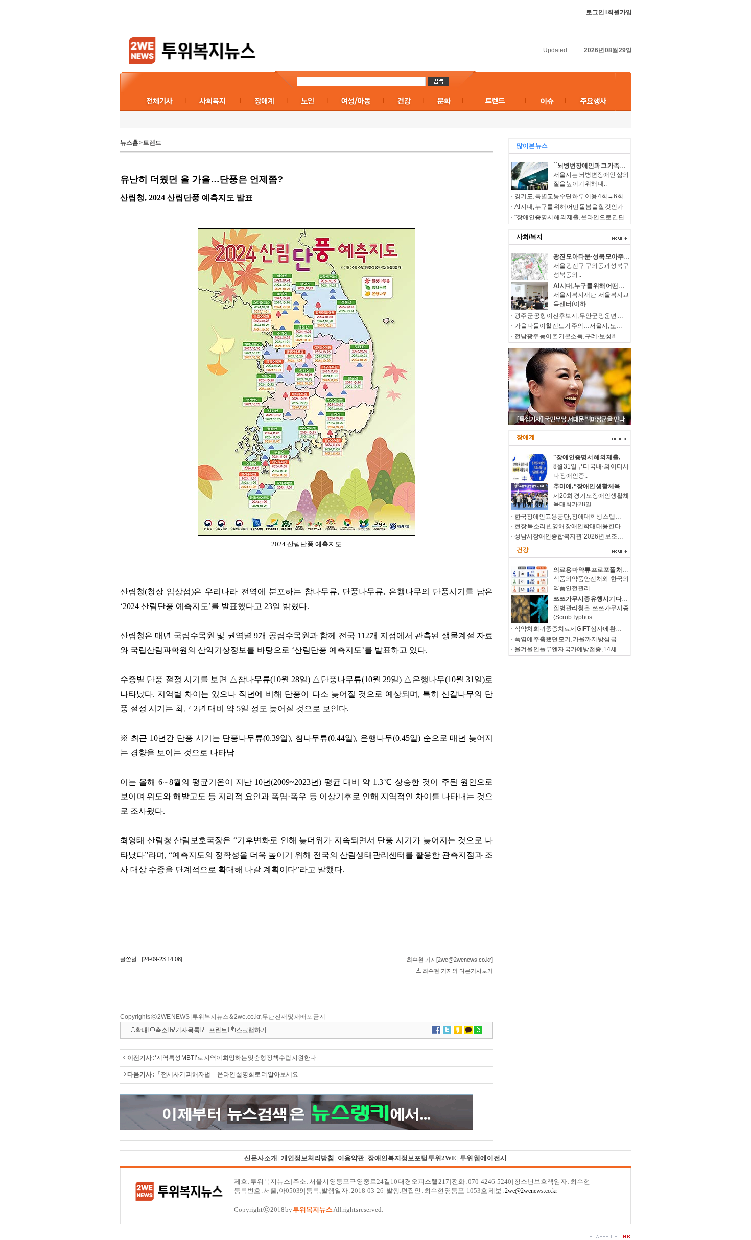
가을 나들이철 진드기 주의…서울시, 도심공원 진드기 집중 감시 (596, 326)
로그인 (595, 12)
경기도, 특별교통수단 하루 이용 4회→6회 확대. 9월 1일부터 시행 (598, 196)
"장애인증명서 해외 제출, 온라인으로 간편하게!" (577, 217)
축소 (161, 1030)
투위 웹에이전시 (483, 1158)
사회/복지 (530, 236)
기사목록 (187, 1030)
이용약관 (351, 1158)
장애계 (526, 437)
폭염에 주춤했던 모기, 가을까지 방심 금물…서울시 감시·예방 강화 (600, 639)
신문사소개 (260, 1158)
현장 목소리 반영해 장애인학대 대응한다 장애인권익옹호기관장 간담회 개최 (614, 526)
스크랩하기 (251, 1030)
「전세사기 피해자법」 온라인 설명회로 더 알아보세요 (226, 1074)
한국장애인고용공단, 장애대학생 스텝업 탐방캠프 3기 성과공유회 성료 (607, 516)
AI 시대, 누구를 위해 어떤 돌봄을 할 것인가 (568, 206)
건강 (523, 549)
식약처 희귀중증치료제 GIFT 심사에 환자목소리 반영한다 (589, 629)
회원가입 (619, 12)
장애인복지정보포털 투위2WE (412, 1158)
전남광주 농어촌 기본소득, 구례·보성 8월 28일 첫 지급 (584, 336)
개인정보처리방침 (307, 1158)
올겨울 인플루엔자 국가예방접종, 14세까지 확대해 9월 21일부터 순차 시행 (612, 649)
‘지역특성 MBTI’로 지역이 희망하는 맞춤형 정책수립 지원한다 (235, 1057)
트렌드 (152, 142)
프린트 (218, 1030)
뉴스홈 (129, 142)
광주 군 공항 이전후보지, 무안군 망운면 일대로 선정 (581, 315)
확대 (141, 1030)
